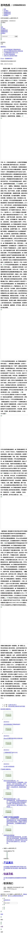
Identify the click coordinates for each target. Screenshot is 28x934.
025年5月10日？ (12, 704)
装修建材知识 (7, 12)
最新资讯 (3, 46)
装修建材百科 (7, 13)
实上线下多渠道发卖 (9, 54)
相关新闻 (6, 709)
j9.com (2, 58)
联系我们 (6, 15)
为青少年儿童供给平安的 (10, 55)
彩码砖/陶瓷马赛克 (15, 866)
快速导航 (8, 873)
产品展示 (8, 862)
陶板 (23, 868)
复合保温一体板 (17, 868)
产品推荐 (6, 769)
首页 (5, 9)
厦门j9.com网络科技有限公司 (15, 895)
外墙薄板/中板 (9, 868)
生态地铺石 (7, 866)
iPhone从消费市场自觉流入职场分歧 (13, 51)
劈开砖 (22, 866)
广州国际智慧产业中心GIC (11, 52)
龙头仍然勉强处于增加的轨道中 (12, 49)
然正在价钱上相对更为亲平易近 (16, 706)
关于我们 (6, 10)
